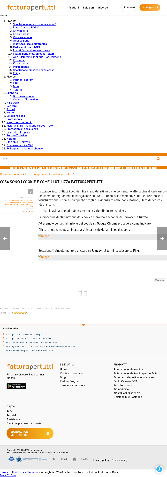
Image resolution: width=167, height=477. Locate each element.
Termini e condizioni (72, 385)
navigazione (36, 308)
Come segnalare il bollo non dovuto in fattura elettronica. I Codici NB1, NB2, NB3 (40, 346)
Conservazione (22, 37)
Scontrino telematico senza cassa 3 (34, 24)
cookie (23, 308)
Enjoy (16, 73)
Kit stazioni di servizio (127, 393)
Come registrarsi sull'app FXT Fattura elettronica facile (29, 350)
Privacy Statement (28, 472)
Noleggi (11, 138)
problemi (69, 308)
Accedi (11, 109)
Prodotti (74, 7)
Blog (16, 86)
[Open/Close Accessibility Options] (159, 469)
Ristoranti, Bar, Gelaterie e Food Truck (30, 125)
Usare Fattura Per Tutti (26, 205)
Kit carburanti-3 (22, 34)
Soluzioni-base (16, 115)
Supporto (12, 93)
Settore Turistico (17, 135)
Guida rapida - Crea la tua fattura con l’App (23, 334)
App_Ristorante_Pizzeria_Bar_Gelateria (37, 57)
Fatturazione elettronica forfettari (33, 53)
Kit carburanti (21, 63)
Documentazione (23, 96)
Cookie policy (120, 460)
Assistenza (13, 419)
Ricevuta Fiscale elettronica (30, 43)
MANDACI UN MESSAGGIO (19, 433)
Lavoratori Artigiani (18, 132)
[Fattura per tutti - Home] (31, 7)
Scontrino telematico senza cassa (33, 70)
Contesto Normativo (25, 99)
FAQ (15, 83)
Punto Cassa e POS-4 (26, 27)
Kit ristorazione (123, 385)
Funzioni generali (36, 174)
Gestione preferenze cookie (24, 423)
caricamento (47, 308)
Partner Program (23, 79)
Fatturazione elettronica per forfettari (136, 373)
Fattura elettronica (12, 308)
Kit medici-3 (20, 30)
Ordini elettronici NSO (26, 47)
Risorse (103, 7)
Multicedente (21, 66)
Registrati (12, 106)
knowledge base (17, 200)
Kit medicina (121, 389)
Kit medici (19, 60)
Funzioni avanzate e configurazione (19, 202)
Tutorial (17, 89)
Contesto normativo (72, 373)
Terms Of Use (8, 472)
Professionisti (15, 119)
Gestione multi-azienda (128, 397)
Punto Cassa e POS (125, 381)
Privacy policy (101, 460)
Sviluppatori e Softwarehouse (25, 148)
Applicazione (21, 40)
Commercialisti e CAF (20, 145)
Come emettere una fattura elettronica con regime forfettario (32, 342)
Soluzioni (88, 7)
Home (10, 112)
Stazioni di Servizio (18, 142)
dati (28, 308)
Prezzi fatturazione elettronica (31, 50)
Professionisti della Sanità (22, 128)
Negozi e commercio (19, 122)
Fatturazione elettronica (128, 369)
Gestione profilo (61, 174)
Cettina (30, 211)
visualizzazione (59, 308)
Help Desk (13, 102)
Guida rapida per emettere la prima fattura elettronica (28, 338)
